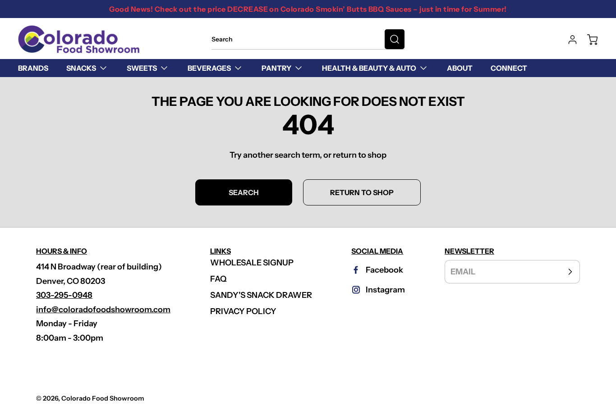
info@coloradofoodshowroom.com (103, 310)
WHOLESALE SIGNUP (252, 263)
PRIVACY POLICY (243, 311)
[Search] (395, 39)
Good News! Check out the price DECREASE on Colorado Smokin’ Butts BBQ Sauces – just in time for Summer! (307, 9)
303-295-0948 (64, 295)
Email (463, 272)
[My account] (568, 40)
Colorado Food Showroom (102, 398)
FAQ (218, 279)
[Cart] (588, 40)
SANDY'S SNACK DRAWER (261, 295)
